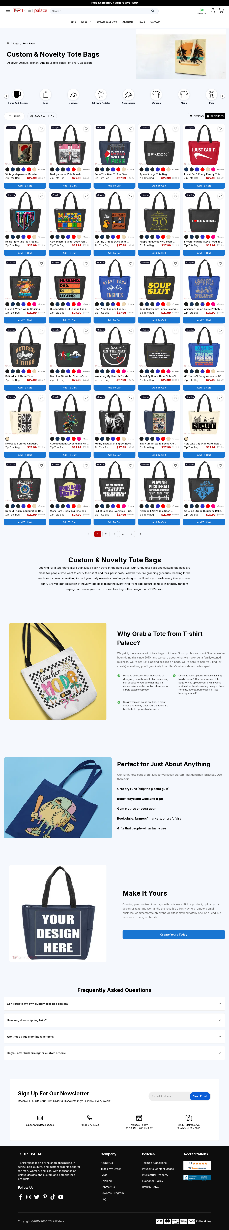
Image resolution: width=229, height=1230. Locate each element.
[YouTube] (61, 1197)
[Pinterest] (44, 1197)
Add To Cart (25, 185)
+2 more (220, 237)
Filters (16, 116)
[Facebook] (20, 1197)
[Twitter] (36, 1197)
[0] (221, 11)
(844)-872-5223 (90, 1124)
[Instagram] (28, 1197)
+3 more (41, 169)
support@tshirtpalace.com (40, 1124)
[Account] (213, 11)
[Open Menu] (8, 11)
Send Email (200, 1096)
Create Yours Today (173, 934)
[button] (41, 129)
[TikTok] (52, 1197)
